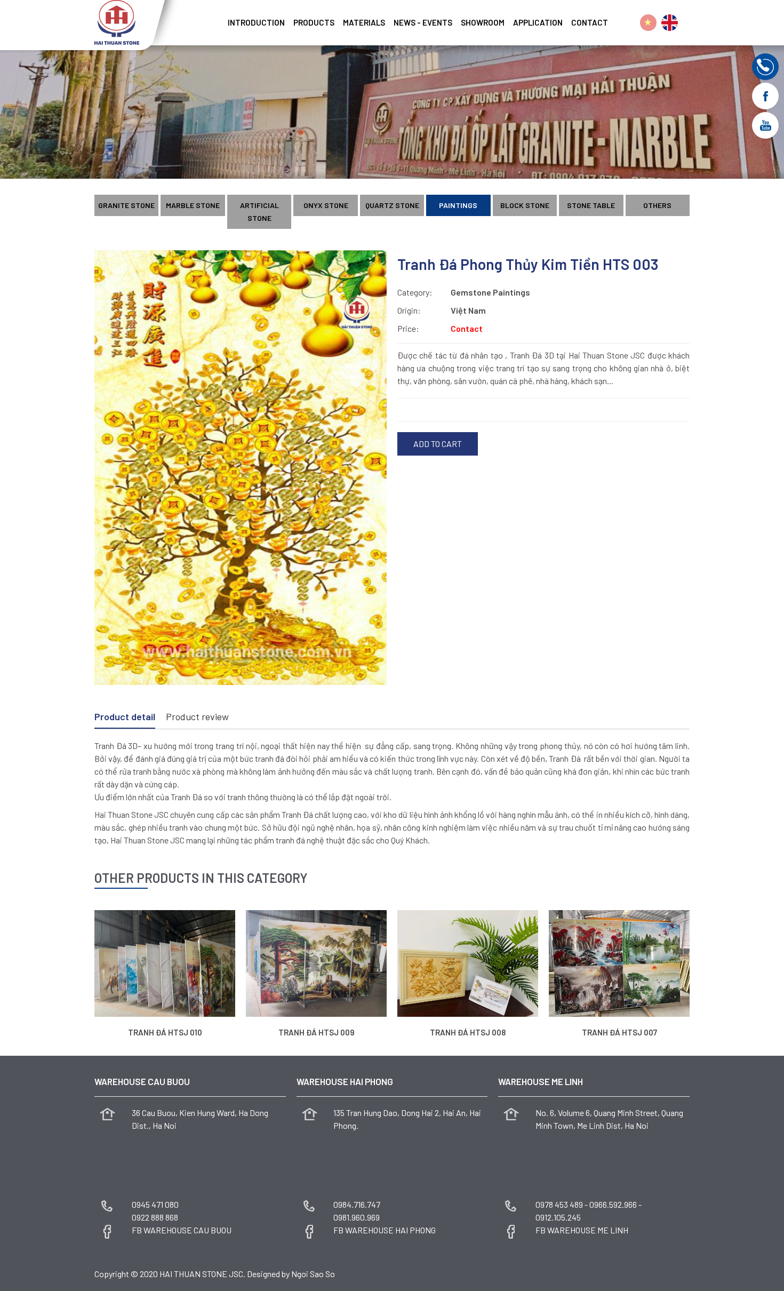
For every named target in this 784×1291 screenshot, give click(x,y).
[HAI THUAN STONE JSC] (116, 21)
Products (313, 22)
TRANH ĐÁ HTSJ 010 (165, 1032)
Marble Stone (193, 205)
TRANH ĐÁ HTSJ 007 (619, 1032)
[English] (669, 22)
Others (657, 205)
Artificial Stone (259, 211)
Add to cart (437, 444)
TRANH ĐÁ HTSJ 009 (316, 1032)
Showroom (483, 22)
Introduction (256, 22)
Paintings (458, 205)
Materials (364, 22)
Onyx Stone (325, 205)
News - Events (423, 22)
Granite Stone (126, 205)
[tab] (124, 717)
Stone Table (591, 205)
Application (538, 22)
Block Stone (524, 205)
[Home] (219, 18)
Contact (589, 22)
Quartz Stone (392, 205)
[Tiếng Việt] (648, 22)
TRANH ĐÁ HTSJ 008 (468, 1032)
